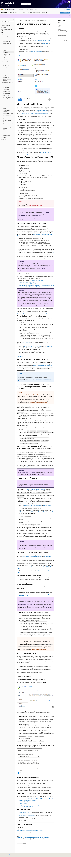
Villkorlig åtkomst (43, 20)
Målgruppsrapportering (41, 110)
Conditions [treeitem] (6, 59)
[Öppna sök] (65, 10)
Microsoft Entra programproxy (37, 280)
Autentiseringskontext (62, 35)
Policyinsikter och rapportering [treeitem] (6, 111)
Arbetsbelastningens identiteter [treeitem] (7, 80)
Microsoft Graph (37, 215)
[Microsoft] (2, 9)
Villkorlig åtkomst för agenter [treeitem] (7, 44)
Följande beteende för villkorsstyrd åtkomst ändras (29, 394)
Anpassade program (23, 803)
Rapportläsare (50, 346)
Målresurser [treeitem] (6, 52)
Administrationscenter (64, 12)
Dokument (21, 20)
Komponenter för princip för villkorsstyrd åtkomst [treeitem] (8, 41)
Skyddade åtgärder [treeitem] (6, 93)
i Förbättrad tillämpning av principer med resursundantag (38, 466)
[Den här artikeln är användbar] (57, 42)
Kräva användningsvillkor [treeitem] (8, 113)
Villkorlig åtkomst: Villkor (24, 812)
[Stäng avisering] (69, 2)
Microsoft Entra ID (35, 20)
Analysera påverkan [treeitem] (6, 63)
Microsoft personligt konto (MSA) (25, 604)
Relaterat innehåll (61, 37)
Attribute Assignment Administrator (34, 507)
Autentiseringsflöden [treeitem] (7, 71)
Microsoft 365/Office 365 (24, 113)
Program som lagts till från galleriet (26, 282)
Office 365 (59, 25)
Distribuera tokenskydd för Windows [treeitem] (8, 121)
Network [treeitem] (5, 57)
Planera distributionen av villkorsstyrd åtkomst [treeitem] (8, 98)
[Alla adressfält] (18, 20)
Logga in (68, 9)
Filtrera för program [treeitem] (7, 67)
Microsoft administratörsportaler (62, 30)
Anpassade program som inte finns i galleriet (28, 283)
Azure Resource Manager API (34, 214)
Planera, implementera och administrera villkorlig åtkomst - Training (30, 830)
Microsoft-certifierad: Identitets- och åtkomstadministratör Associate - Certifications (33, 837)
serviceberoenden (37, 135)
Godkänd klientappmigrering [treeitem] (6, 134)
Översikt (59, 22)
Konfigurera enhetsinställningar (39, 649)
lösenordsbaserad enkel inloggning (36, 286)
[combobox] (7, 21)
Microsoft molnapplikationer (63, 23)
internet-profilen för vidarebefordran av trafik (32, 556)
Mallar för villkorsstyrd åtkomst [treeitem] (7, 37)
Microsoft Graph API (45, 313)
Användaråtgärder (61, 34)
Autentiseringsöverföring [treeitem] (7, 77)
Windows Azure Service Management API (39, 113)
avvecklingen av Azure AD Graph (26, 472)
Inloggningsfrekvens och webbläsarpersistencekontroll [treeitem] (8, 117)
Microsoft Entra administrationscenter (32, 346)
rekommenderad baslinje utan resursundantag (36, 489)
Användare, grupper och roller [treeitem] (8, 49)
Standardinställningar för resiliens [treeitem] (8, 74)
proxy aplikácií (47, 41)
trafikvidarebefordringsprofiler (36, 48)
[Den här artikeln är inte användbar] (59, 42)
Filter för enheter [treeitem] (6, 89)
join (19, 615)
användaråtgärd (45, 43)
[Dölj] (14, 19)
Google (45, 607)
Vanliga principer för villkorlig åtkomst (27, 815)
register (50, 614)
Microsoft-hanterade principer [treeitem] (7, 107)
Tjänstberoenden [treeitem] (6, 65)
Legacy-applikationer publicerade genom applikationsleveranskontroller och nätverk (36, 285)
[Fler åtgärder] (53, 20)
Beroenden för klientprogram (25, 818)
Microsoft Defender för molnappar (26, 801)
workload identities (44, 675)
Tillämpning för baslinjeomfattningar (38, 402)
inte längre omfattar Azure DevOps (34, 205)
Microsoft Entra (27, 20)
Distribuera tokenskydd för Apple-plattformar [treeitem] (8, 124)
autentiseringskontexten (36, 51)
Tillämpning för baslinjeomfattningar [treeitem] (8, 55)
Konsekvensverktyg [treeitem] (6, 91)
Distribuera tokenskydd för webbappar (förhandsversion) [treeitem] (8, 128)
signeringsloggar (26, 342)
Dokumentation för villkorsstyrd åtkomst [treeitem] (6, 24)
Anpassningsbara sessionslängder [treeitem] (6, 86)
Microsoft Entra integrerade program (42, 40)
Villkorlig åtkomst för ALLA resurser (62, 32)
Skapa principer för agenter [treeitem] (8, 100)
